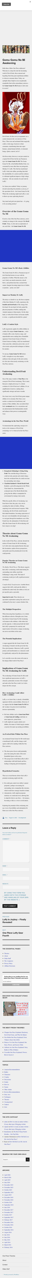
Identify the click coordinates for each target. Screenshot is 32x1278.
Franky (6, 1082)
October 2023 (8, 1190)
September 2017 (8, 1217)
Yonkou (6, 1104)
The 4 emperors (8, 961)
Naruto (6, 1087)
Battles (6, 1072)
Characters (7, 1074)
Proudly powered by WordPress (11, 1274)
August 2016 (8, 1232)
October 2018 (8, 1202)
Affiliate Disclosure (9, 966)
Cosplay (6, 1077)
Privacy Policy (8, 963)
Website (5, 884)
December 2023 (8, 1185)
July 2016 (7, 1235)
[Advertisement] (16, 28)
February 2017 (8, 1220)
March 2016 (7, 1245)
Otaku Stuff (7, 958)
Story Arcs (7, 1094)
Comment (6, 839)
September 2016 (8, 1230)
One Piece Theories (8, 1256)
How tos (6, 1084)
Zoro (5, 1107)
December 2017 (8, 1210)
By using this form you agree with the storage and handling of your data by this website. (16, 896)
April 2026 (7, 1175)
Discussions (7, 1079)
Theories (6, 953)
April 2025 (7, 1180)
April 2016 (7, 1242)
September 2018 (8, 1205)
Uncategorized (22, 818)
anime (6, 1122)
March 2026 (7, 1177)
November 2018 (8, 1200)
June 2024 (7, 1182)
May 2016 (7, 1240)
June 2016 (7, 1237)
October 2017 (8, 1215)
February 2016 (8, 1247)
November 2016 (8, 1225)
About (6, 956)
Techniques (7, 1097)
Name (4, 866)
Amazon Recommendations (12, 1069)
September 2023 (8, 1192)
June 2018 (7, 1207)
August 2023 (8, 1195)
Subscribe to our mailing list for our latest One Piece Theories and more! (16, 977)
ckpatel (6, 1127)
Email (5, 875)
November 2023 (8, 1187)
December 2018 (8, 1197)
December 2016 (8, 1222)
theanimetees (7, 1132)
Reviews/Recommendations (12, 1092)
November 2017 (8, 1212)
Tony (6, 818)
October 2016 (8, 1227)
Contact (4, 1265)
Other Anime (8, 1089)
